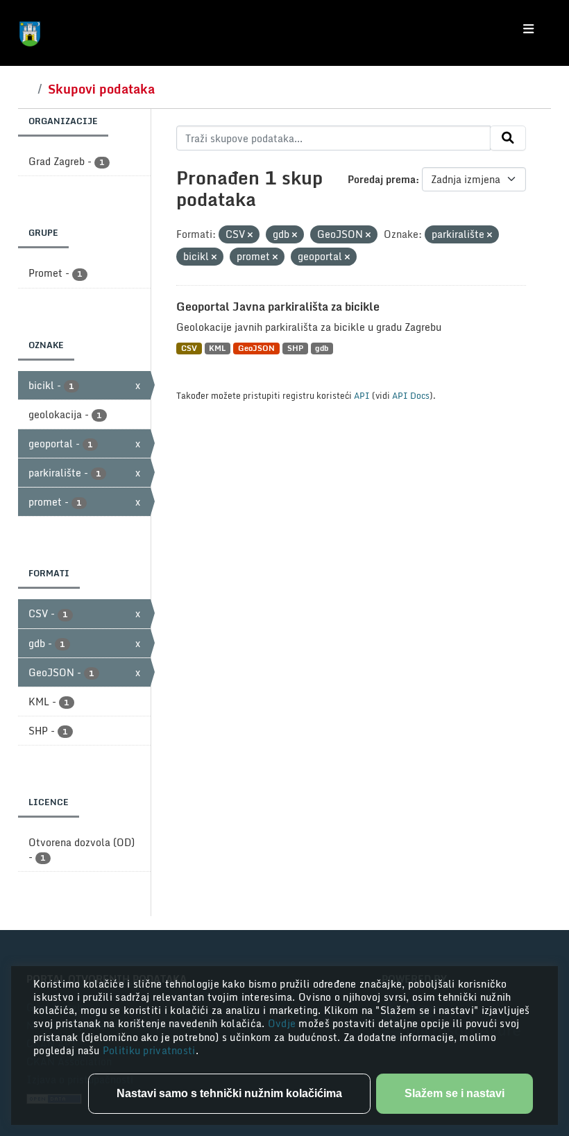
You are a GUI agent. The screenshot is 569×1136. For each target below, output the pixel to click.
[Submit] (508, 138)
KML (217, 348)
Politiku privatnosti (149, 1050)
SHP (295, 348)
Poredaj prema (382, 179)
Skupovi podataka (101, 88)
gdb (321, 348)
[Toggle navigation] (528, 29)
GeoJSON (256, 348)
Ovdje (283, 1023)
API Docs (411, 395)
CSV (189, 348)
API (362, 395)
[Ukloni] (250, 235)
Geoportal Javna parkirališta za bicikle (278, 307)
